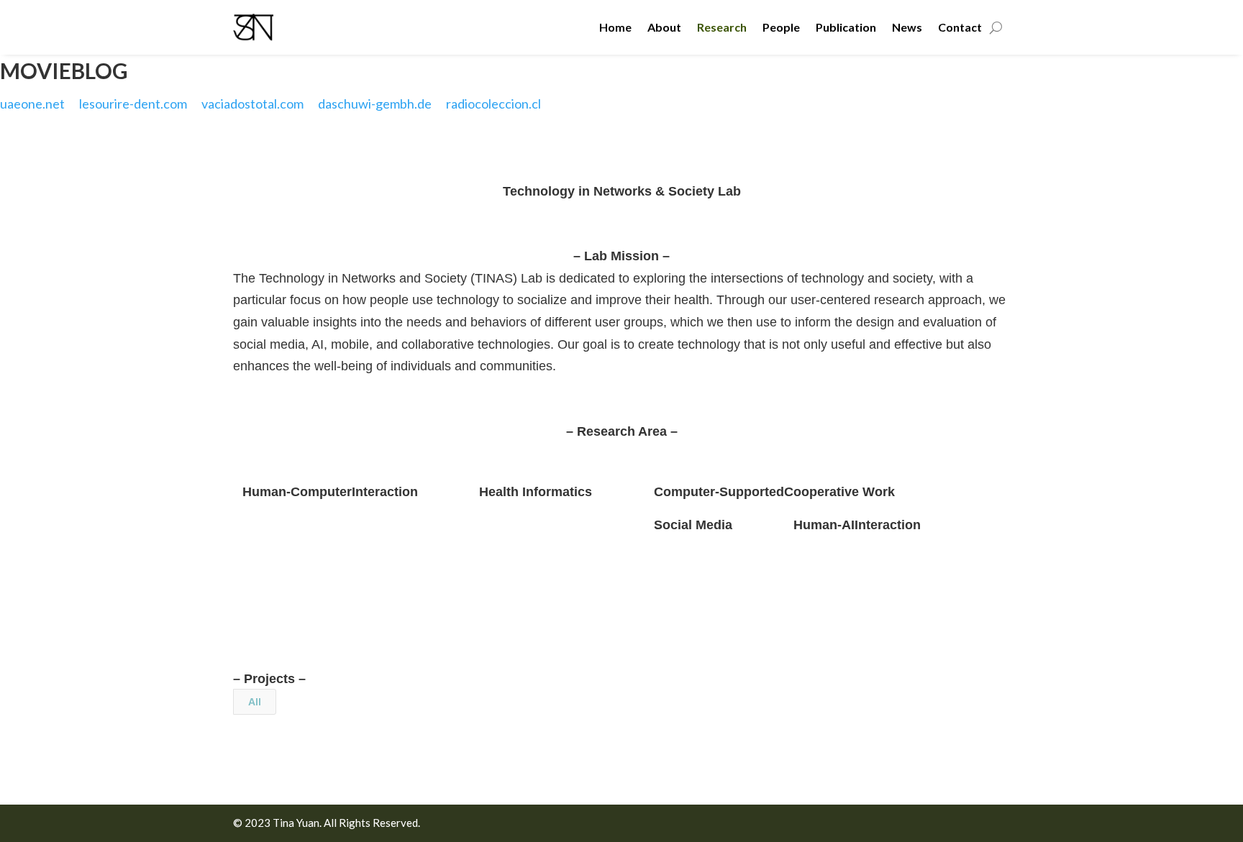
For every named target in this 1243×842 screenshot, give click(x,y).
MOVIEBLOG (64, 70)
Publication (846, 27)
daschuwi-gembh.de (375, 103)
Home (615, 27)
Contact (960, 27)
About (664, 27)
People (781, 27)
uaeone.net (32, 103)
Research (722, 27)
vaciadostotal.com (252, 103)
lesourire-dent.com (133, 103)
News (907, 27)
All (254, 702)
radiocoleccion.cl (493, 103)
